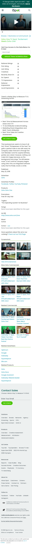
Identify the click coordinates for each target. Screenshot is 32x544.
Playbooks (10, 468)
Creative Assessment (16, 433)
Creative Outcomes (19, 465)
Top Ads (4, 448)
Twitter (11, 184)
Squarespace (6, 359)
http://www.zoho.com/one (10, 215)
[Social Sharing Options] (2, 32)
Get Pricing (14, 486)
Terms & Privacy (19, 530)
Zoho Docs (5, 372)
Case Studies (12, 463)
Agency (25, 418)
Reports (3, 463)
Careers (22, 480)
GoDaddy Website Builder (10, 378)
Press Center (5, 483)
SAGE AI (18, 423)
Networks (18, 418)
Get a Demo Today (9, 139)
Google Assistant (7, 375)
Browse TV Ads (24, 448)
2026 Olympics (6, 453)
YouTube (17, 184)
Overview (4, 418)
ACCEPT (8, 542)
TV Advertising (6, 471)
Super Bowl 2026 (6, 450)
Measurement (5, 435)
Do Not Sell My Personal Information (11, 521)
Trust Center (19, 532)
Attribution (15, 435)
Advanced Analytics (7, 438)
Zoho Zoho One (6, 190)
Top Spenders (12, 448)
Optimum (4, 350)
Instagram (4, 498)
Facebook (4, 184)
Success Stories (6, 465)
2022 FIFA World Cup (20, 450)
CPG (17, 420)
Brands (11, 418)
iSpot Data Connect (7, 423)
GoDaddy (4, 356)
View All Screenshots (8, 262)
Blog (19, 463)
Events (3, 468)
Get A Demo (7, 403)
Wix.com (4, 361)
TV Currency (20, 468)
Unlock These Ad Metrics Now (16, 56)
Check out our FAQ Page (17, 234)
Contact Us (15, 483)
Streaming (4, 420)
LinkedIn (25, 496)
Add (9, 226)
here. (24, 517)
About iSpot (5, 480)
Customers (14, 480)
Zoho (3, 178)
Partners (23, 483)
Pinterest (24, 184)
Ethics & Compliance (7, 532)
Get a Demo (5, 486)
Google (3, 353)
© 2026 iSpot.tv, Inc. (7, 530)
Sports (12, 420)
